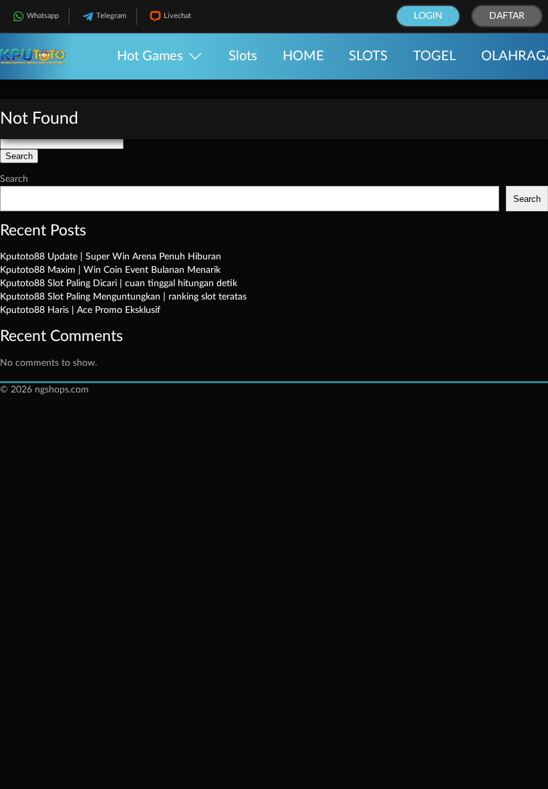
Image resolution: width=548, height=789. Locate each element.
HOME (303, 56)
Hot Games (150, 56)
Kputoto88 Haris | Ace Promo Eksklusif (80, 310)
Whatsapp (43, 15)
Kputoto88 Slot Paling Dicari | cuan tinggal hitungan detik (118, 283)
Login (428, 16)
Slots (243, 56)
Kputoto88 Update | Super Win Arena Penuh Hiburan (110, 256)
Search (14, 179)
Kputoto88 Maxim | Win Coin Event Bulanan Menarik (110, 270)
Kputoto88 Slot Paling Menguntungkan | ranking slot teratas (123, 297)
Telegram (111, 15)
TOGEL (434, 56)
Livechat (177, 15)
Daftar (507, 16)
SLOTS (368, 56)
